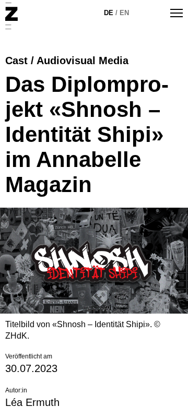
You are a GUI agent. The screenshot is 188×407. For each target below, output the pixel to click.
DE (108, 13)
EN (124, 13)
